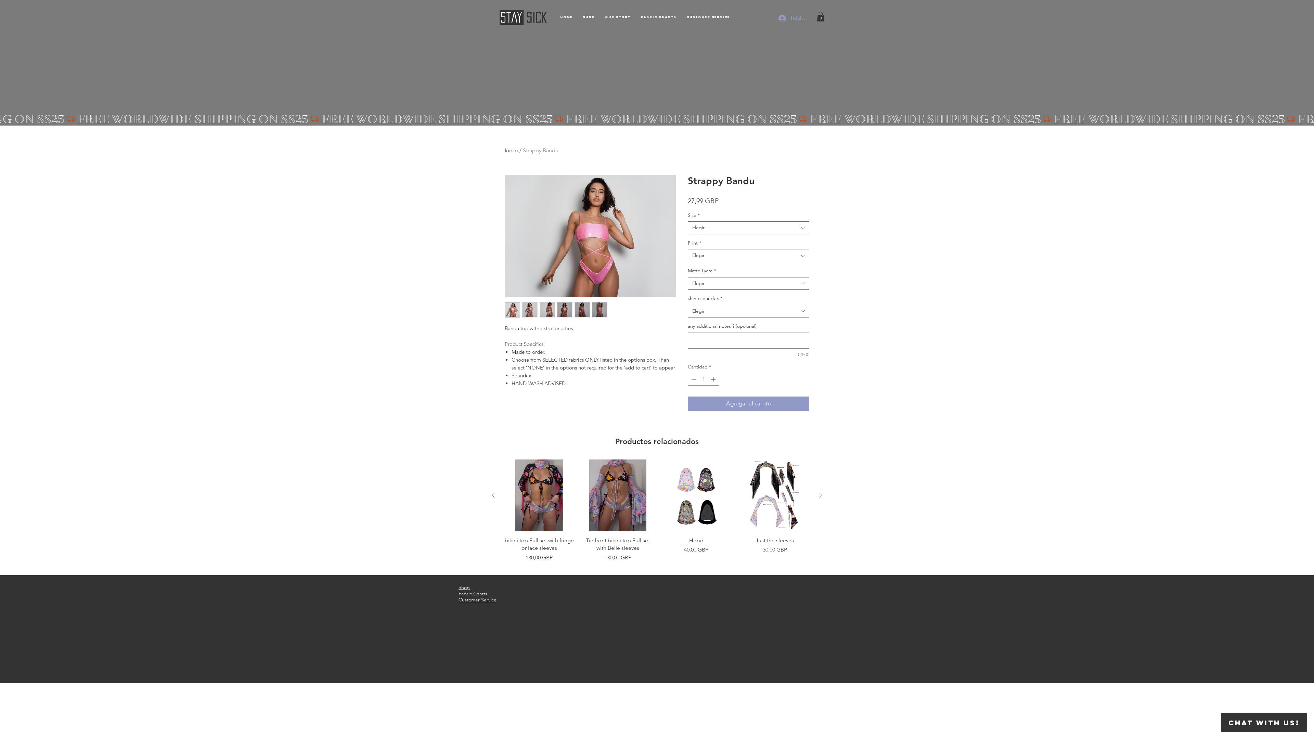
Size (694, 215)
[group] (657, 514)
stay (511, 17)
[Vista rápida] (539, 495)
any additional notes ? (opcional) (722, 326)
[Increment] (714, 379)
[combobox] (748, 227)
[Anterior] (493, 495)
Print (694, 243)
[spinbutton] (703, 379)
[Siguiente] (820, 495)
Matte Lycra (702, 271)
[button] (821, 16)
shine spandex (705, 298)
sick (536, 17)
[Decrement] (693, 379)
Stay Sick (485, 687)
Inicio (511, 150)
